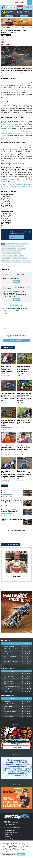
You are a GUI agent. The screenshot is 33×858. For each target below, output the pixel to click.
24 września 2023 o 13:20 (22, 274)
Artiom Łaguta (10, 243)
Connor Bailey (21, 248)
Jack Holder (17, 253)
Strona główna (5, 27)
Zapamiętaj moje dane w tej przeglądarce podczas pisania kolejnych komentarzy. (15, 336)
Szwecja (3, 373)
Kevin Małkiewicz (19, 256)
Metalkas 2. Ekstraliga (7, 427)
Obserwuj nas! (18, 237)
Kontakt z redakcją (9, 830)
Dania (18, 375)
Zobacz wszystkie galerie (16, 531)
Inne (18, 478)
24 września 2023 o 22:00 (22, 287)
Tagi (3, 243)
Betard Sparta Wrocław (9, 248)
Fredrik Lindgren (7, 253)
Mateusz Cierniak (7, 258)
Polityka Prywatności (10, 838)
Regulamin (7, 836)
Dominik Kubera (16, 251)
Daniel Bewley (6, 251)
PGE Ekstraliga (6, 35)
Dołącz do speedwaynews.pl (12, 832)
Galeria (5, 486)
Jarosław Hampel (7, 256)
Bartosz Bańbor (6, 246)
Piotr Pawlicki (16, 260)
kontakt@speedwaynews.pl (13, 827)
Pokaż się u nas (8, 834)
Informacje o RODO (9, 840)
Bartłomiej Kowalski (22, 243)
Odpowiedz (16, 281)
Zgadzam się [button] (21, 854)
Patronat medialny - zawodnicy (10, 544)
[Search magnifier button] (15, 7)
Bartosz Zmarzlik (18, 246)
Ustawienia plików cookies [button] (9, 854)
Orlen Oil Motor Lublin (20, 258)
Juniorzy (3, 400)
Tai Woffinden (26, 260)
